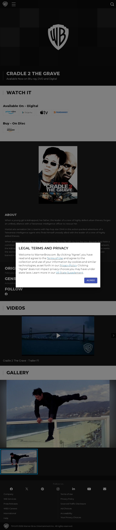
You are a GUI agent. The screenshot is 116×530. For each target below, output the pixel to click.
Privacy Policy (68, 265)
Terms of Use (55, 258)
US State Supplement (69, 272)
